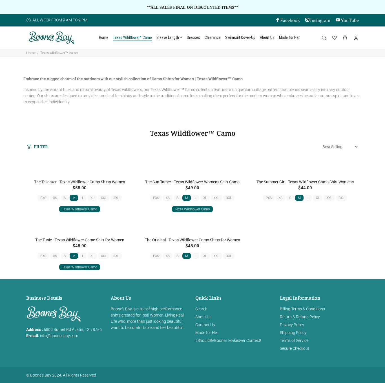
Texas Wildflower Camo (79, 209)
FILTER (41, 146)
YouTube (349, 19)
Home (31, 53)
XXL (104, 198)
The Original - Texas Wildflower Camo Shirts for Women (192, 240)
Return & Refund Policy (300, 317)
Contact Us (205, 324)
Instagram (320, 19)
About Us (203, 317)
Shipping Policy (293, 332)
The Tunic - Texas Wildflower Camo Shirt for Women (79, 240)
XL (92, 198)
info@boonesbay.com (59, 335)
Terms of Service (294, 340)
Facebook (290, 19)
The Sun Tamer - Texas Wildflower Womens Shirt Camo (192, 182)
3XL (116, 198)
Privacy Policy (292, 324)
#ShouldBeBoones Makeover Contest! (228, 340)
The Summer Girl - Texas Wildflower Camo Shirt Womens (305, 182)
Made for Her (206, 332)
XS (55, 198)
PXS (43, 198)
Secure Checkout (294, 348)
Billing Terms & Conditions (302, 309)
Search (201, 309)
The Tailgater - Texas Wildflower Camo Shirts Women (79, 182)
